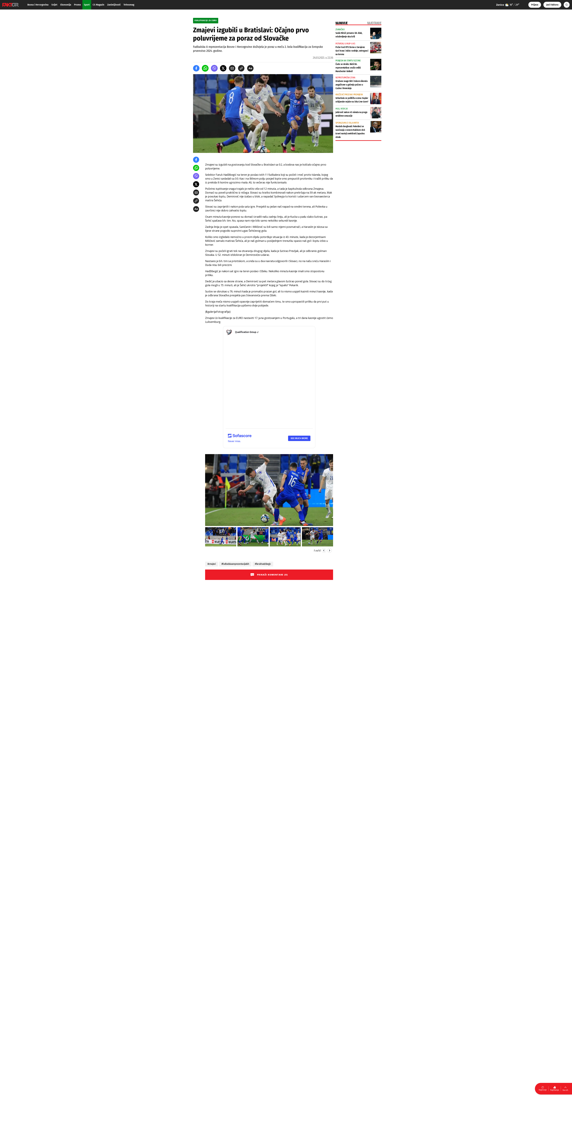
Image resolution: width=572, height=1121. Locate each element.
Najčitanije (554, 1090)
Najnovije (543, 1090)
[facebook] (196, 68)
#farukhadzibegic (263, 563)
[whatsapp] (205, 68)
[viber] (214, 68)
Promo (77, 4)
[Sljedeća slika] (329, 550)
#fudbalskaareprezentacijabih (235, 563)
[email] (232, 68)
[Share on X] (223, 68)
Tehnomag (128, 4)
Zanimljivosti (114, 4)
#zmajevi (211, 563)
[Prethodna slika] (324, 550)
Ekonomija (65, 4)
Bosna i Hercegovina (37, 4)
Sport (87, 4)
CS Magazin (98, 4)
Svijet (54, 4)
